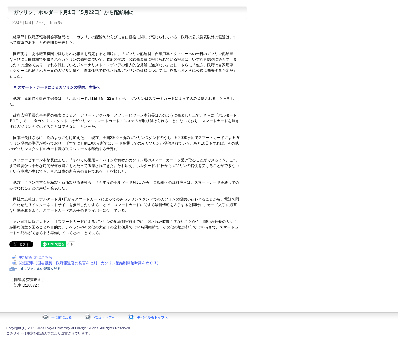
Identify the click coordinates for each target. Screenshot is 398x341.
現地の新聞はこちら (35, 257)
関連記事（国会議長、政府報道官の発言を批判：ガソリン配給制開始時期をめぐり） (89, 263)
